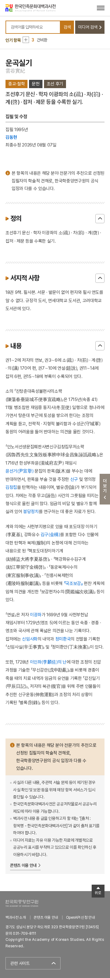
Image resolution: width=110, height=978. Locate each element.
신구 (74, 479)
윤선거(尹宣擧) (19, 470)
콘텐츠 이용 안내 (23, 865)
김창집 (11, 487)
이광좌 (36, 614)
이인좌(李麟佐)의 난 (48, 661)
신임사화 (30, 638)
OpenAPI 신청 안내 (80, 917)
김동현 (11, 137)
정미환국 (63, 638)
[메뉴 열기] (101, 7)
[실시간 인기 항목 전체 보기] (26, 40)
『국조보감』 (73, 583)
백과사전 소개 (16, 917)
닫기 (100, 218)
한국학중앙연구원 (22, 903)
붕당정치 (31, 511)
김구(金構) (50, 534)
